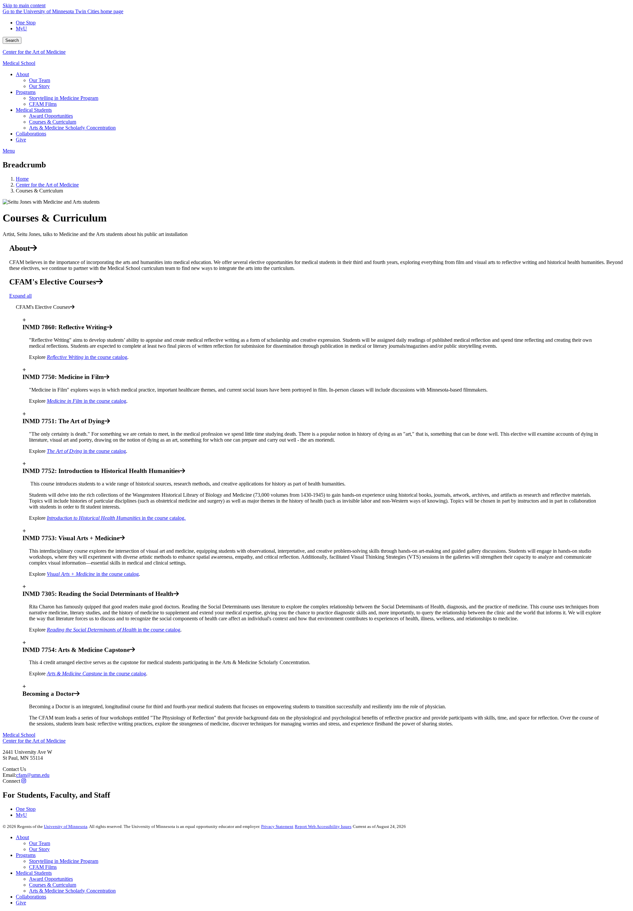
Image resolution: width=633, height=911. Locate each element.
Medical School (19, 63)
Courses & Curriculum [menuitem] (52, 122)
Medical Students (34, 873)
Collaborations (31, 896)
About (22, 837)
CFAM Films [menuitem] (43, 104)
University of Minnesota (65, 826)
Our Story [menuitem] (39, 86)
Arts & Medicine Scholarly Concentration (72, 891)
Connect (11, 781)
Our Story (39, 849)
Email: (9, 775)
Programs (26, 855)
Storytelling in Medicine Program (63, 861)
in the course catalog (87, 357)
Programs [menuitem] (26, 92)
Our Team (39, 843)
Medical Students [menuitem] (34, 110)
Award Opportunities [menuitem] (51, 116)
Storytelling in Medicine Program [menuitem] (63, 98)
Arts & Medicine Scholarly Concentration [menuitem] (72, 128)
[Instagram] (23, 781)
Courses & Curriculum (52, 885)
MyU (21, 28)
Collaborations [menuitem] (31, 133)
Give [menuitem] (21, 139)
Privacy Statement (277, 826)
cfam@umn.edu (32, 775)
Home (22, 179)
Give (21, 902)
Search (12, 40)
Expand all (20, 296)
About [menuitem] (22, 74)
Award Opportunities (51, 879)
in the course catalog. (116, 518)
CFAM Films (43, 867)
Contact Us (14, 769)
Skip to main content (24, 5)
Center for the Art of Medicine (34, 52)
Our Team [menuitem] (39, 80)
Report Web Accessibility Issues (323, 826)
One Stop (26, 22)
